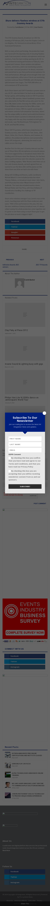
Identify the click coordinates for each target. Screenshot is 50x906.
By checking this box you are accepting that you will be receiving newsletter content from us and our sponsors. (24, 475)
